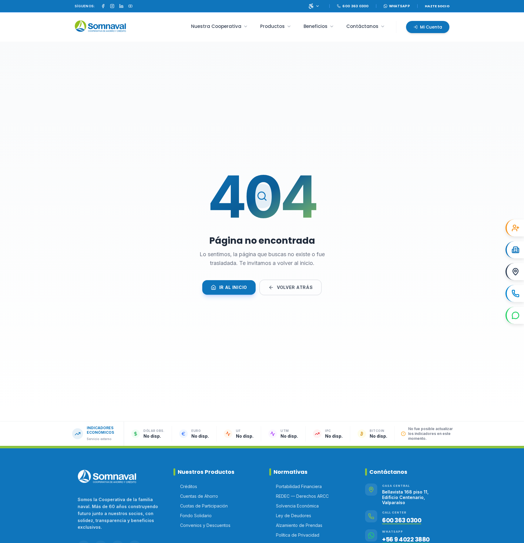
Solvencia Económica (297, 505)
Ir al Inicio (233, 287)
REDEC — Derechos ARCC (302, 496)
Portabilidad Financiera (299, 486)
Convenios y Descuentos (205, 525)
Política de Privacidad (297, 535)
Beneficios (316, 26)
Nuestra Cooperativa (216, 26)
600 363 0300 (401, 520)
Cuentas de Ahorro (199, 496)
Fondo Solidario (196, 515)
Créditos (188, 486)
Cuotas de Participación (204, 505)
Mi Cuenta (431, 27)
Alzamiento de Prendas (299, 525)
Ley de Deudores (293, 515)
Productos (272, 26)
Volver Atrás (295, 287)
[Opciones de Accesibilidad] (314, 6)
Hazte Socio (437, 6)
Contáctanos (362, 26)
